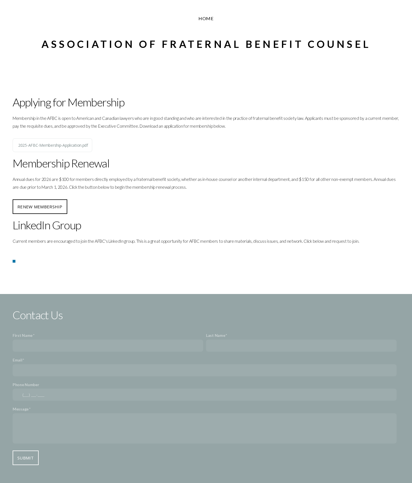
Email (17, 360)
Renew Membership (40, 206)
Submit (25, 458)
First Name (23, 335)
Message (21, 409)
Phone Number (26, 384)
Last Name (215, 335)
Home (206, 18)
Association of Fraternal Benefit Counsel (206, 44)
